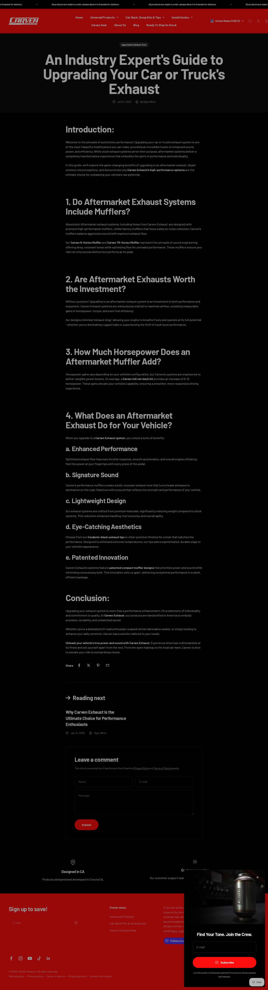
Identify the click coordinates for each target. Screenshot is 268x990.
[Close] (257, 877)
